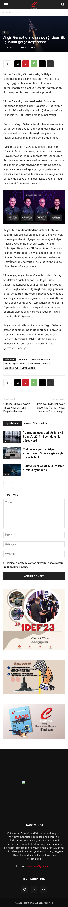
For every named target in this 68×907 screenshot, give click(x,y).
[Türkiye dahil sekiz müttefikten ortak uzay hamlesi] (12, 470)
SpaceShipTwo (11, 367)
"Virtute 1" (23, 359)
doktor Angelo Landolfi (15, 363)
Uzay (17, 12)
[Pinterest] (25, 63)
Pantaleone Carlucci (39, 363)
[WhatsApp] (34, 63)
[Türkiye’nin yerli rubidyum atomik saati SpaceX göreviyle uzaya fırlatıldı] (12, 453)
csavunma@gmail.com (39, 866)
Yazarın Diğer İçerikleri (36, 423)
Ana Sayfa (7, 12)
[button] (6, 4)
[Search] (63, 4)
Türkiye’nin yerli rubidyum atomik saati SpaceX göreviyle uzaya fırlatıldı (43, 453)
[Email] (42, 63)
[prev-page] (5, 483)
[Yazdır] (50, 63)
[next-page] (11, 483)
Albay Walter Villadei (41, 359)
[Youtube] (43, 889)
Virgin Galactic (28, 367)
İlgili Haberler (13, 423)
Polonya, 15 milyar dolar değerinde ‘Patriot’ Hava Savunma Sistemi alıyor (51, 407)
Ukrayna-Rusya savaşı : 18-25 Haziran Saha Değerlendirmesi (16, 407)
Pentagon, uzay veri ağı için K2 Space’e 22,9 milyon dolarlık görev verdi (43, 436)
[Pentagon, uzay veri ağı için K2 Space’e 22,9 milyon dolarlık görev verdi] (12, 437)
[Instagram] (24, 889)
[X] (17, 63)
